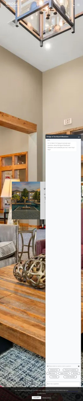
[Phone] (73, 5)
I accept (36, 397)
